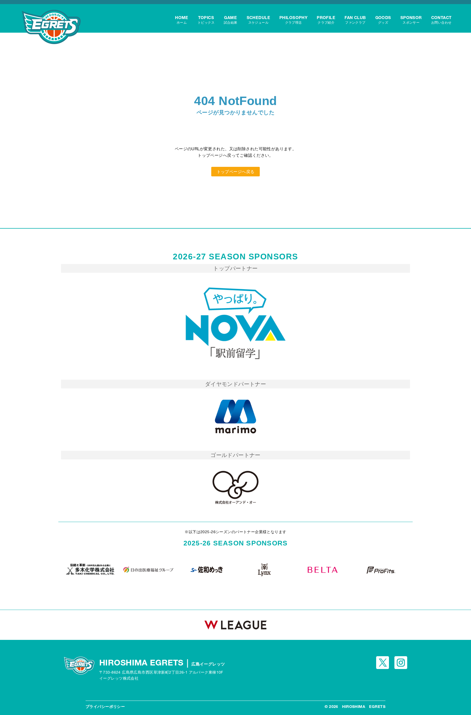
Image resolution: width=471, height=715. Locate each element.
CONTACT (441, 19)
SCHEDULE (258, 19)
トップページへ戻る (236, 171)
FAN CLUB (355, 19)
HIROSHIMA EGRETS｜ (162, 663)
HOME (181, 19)
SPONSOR (411, 19)
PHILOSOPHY (293, 19)
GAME (230, 19)
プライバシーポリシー (105, 706)
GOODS (383, 19)
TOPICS (206, 19)
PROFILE (326, 19)
